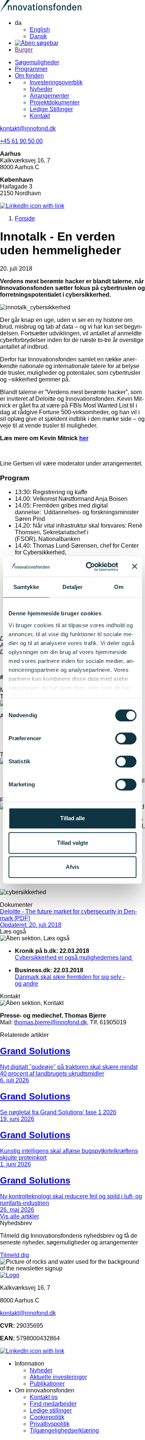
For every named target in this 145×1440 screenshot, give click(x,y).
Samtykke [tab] (26, 587)
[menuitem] (80, 30)
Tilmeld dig (14, 1255)
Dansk (38, 36)
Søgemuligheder (37, 62)
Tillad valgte (72, 843)
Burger (24, 49)
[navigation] (80, 30)
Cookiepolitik (47, 1417)
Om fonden (29, 76)
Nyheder (41, 89)
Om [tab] (118, 587)
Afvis (72, 867)
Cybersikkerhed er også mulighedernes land (74, 957)
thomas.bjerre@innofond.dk (50, 1022)
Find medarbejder (53, 1404)
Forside (25, 218)
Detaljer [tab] (72, 587)
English (40, 29)
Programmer (31, 69)
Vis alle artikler (19, 1216)
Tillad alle (72, 818)
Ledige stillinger (51, 1410)
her (83, 438)
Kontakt (40, 116)
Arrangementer (49, 96)
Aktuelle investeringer (58, 1377)
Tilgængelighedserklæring (64, 1430)
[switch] (125, 738)
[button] (72, 960)
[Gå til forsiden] (40, 10)
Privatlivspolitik (50, 1424)
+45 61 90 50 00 (21, 141)
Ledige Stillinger (51, 109)
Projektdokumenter (55, 102)
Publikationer (47, 1384)
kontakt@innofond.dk (28, 128)
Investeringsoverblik (56, 82)
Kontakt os (44, 1397)
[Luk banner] (134, 566)
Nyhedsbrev (16, 1223)
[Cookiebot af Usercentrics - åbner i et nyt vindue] (88, 566)
